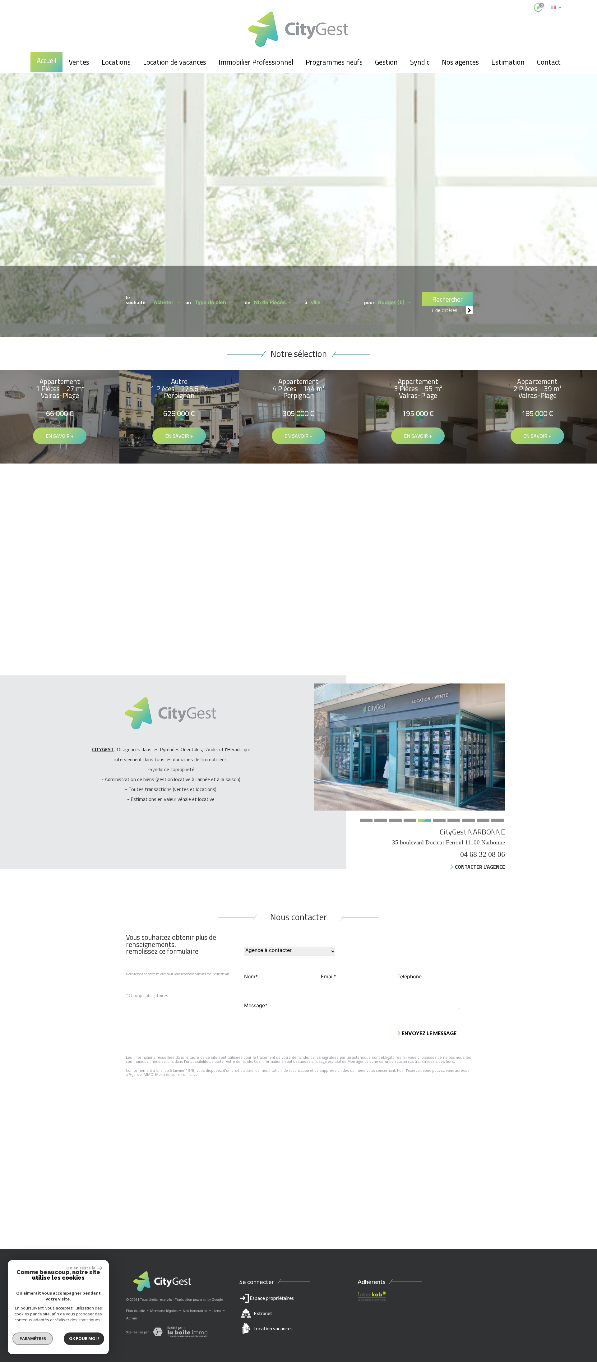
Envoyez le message (428, 1033)
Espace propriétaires (271, 1313)
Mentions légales (164, 1311)
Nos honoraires (195, 1311)
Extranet (263, 1313)
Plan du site (135, 1311)
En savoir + (60, 436)
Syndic (419, 62)
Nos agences (460, 62)
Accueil (46, 60)
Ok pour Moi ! (84, 1338)
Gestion (386, 62)
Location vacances (273, 1328)
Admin (131, 1318)
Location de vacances (174, 62)
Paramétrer (33, 1338)
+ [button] (9, 1102)
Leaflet (537, 1245)
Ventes (79, 62)
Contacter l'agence (316, 867)
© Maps (555, 1245)
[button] (167, 300)
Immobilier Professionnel (256, 62)
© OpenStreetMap (581, 1245)
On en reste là (81, 1268)
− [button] (9, 1111)
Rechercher (447, 299)
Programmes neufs (334, 62)
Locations (116, 62)
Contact (549, 62)
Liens (216, 1311)
